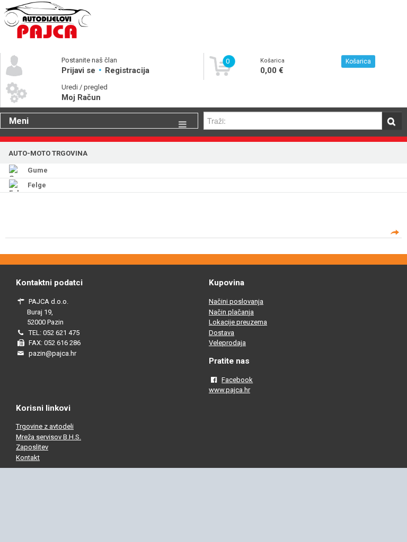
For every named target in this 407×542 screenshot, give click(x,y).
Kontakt (28, 458)
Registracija (127, 70)
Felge (37, 185)
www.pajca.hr (229, 390)
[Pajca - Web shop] (47, 38)
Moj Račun (81, 97)
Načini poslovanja (236, 301)
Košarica (358, 61)
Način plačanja (231, 312)
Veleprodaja (227, 343)
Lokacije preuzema (238, 322)
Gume (38, 170)
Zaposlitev (32, 447)
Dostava (221, 333)
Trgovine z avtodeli (45, 426)
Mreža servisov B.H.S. (48, 437)
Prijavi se (79, 70)
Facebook (237, 380)
